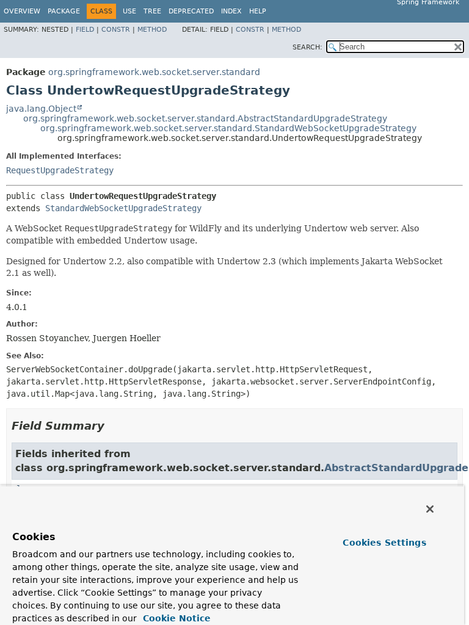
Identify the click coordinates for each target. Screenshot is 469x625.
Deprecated (191, 11)
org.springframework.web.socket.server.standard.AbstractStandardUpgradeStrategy (205, 118)
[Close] (429, 509)
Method (152, 30)
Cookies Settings (384, 542)
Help (257, 11)
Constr (115, 30)
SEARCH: (307, 47)
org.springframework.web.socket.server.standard (154, 72)
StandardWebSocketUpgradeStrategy (123, 208)
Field (85, 30)
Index (231, 11)
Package (64, 11)
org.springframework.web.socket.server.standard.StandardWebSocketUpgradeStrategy (228, 128)
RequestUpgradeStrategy (60, 170)
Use (129, 11)
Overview (22, 11)
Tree (152, 11)
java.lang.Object (41, 109)
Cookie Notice (175, 618)
